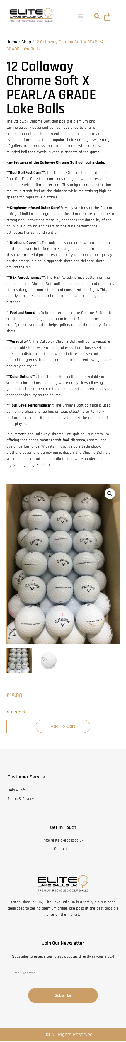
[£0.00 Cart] (107, 16)
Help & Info (17, 790)
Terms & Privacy (21, 798)
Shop (26, 42)
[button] (80, 16)
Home (11, 42)
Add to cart (63, 726)
